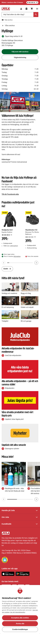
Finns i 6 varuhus (12, 256)
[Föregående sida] (4, 263)
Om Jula (5, 517)
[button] (5, 560)
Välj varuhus (9, 20)
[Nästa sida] (36, 263)
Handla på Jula (8, 510)
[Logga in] (21, 8)
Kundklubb (6, 524)
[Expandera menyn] (37, 8)
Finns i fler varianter (32, 256)
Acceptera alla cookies (20, 618)
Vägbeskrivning (20, 57)
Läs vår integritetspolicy (17, 612)
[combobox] (20, 14)
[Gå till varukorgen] (31, 8)
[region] (20, 609)
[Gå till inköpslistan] (26, 8)
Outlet (5, 269)
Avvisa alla (20, 623)
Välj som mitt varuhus (20, 52)
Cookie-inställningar (20, 629)
